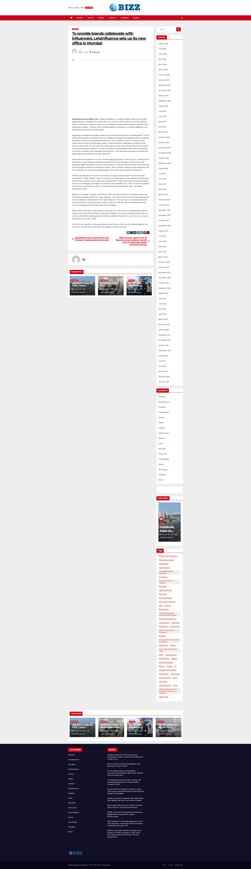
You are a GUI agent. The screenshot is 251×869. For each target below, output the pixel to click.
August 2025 (163, 106)
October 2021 (163, 345)
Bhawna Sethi (114, 159)
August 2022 (163, 293)
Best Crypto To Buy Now (167, 602)
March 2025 (163, 132)
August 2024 (163, 168)
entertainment (163, 645)
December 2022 (164, 272)
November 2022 (164, 278)
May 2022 (162, 309)
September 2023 (164, 226)
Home (164, 865)
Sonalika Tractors (164, 678)
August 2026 (163, 44)
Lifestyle (161, 428)
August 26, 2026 (167, 534)
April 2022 (162, 314)
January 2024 (163, 205)
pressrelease (175, 674)
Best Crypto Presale (165, 598)
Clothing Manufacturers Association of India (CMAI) (168, 614)
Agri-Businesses (164, 568)
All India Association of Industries (166, 582)
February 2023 (164, 262)
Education (162, 407)
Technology (162, 469)
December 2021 (164, 335)
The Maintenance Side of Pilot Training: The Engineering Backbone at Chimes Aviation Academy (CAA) (124, 782)
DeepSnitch (175, 623)
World (101, 18)
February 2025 (164, 137)
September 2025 (164, 101)
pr (175, 666)
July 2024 (162, 174)
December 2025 (164, 85)
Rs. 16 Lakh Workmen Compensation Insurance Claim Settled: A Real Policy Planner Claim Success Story (125, 773)
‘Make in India (163, 697)
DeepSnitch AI (163, 627)
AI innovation (163, 577)
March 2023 (163, 257)
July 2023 (162, 236)
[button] (182, 18)
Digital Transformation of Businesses (167, 631)
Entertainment (163, 412)
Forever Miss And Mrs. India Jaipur (168, 650)
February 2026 (164, 75)
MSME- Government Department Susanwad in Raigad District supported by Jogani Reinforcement (125, 814)
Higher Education (171, 655)
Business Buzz (164, 402)
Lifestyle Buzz (163, 433)
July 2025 (162, 111)
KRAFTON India (164, 659)
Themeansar (106, 865)
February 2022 (164, 324)
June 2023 (162, 241)
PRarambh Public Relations (167, 670)
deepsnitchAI (175, 627)
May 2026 (162, 59)
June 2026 (162, 54)
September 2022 (164, 288)
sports (175, 678)
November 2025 (164, 90)
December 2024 (164, 148)
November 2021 (164, 340)
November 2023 (164, 215)
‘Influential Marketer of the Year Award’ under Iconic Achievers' (168, 691)
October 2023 (163, 220)
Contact (113, 18)
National (161, 438)
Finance (161, 417)
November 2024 (164, 153)
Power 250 (162, 454)
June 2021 (162, 366)
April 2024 (162, 189)
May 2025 (162, 122)
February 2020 (164, 377)
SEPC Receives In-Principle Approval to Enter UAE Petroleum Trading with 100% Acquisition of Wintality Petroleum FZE (125, 823)
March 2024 (163, 194)
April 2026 (162, 64)
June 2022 (162, 304)
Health (91, 18)
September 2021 (164, 351)
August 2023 (163, 231)
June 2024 (162, 179)
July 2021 (162, 361)
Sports (80, 18)
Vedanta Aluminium (165, 685)
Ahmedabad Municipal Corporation (166, 572)
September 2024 (164, 163)
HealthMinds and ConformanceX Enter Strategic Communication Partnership (92, 239)
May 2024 (162, 184)
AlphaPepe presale (165, 590)
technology (163, 682)
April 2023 (162, 252)
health (161, 655)
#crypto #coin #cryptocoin (168, 556)
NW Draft (162, 449)
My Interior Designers (166, 662)
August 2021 (163, 356)
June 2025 (162, 116)
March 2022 (163, 319)
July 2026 (162, 49)
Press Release (163, 459)
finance (172, 645)
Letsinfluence (77, 135)
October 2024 (163, 158)
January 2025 (163, 142)
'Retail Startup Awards (166, 560)
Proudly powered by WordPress (78, 865)
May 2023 (162, 246)
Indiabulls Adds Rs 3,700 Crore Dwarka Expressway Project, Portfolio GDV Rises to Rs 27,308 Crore (125, 757)
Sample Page (179, 865)
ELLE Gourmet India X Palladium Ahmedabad (169, 641)
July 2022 (162, 298)
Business (125, 18)
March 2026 (163, 70)
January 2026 (163, 80)
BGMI (160, 606)
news (160, 443)
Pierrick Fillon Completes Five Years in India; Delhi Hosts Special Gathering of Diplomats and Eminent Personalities (125, 791)
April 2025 (162, 127)
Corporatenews (164, 623)
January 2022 (163, 330)
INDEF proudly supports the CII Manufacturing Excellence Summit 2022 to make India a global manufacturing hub (131, 241)
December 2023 (164, 210)
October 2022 (163, 283)
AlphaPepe (162, 586)
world (175, 685)
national (161, 666)
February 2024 (164, 200)
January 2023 (163, 267)
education (162, 636)
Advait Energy (163, 564)
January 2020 (163, 382)
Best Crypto (163, 594)
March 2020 (163, 371)
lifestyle (174, 659)
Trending (161, 475)
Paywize (169, 666)
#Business (96, 52)
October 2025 (163, 96)
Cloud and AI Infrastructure (167, 619)
